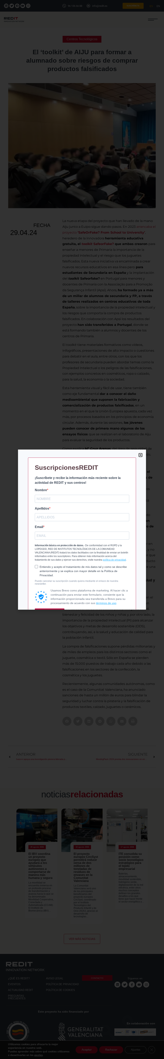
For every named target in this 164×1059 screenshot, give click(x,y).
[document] (82, 529)
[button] (140, 455)
